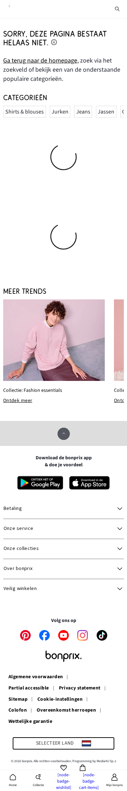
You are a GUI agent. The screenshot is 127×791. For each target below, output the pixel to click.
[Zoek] (117, 9)
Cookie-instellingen (60, 699)
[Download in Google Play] (40, 483)
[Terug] (9, 6)
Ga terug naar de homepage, (41, 60)
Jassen (106, 112)
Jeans (83, 112)
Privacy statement (80, 688)
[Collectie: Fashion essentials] (54, 340)
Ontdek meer (17, 401)
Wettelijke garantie (30, 722)
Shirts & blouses (24, 112)
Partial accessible (28, 688)
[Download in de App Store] (89, 483)
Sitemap (18, 699)
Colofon (17, 710)
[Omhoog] (64, 434)
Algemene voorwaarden (35, 677)
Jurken (60, 112)
